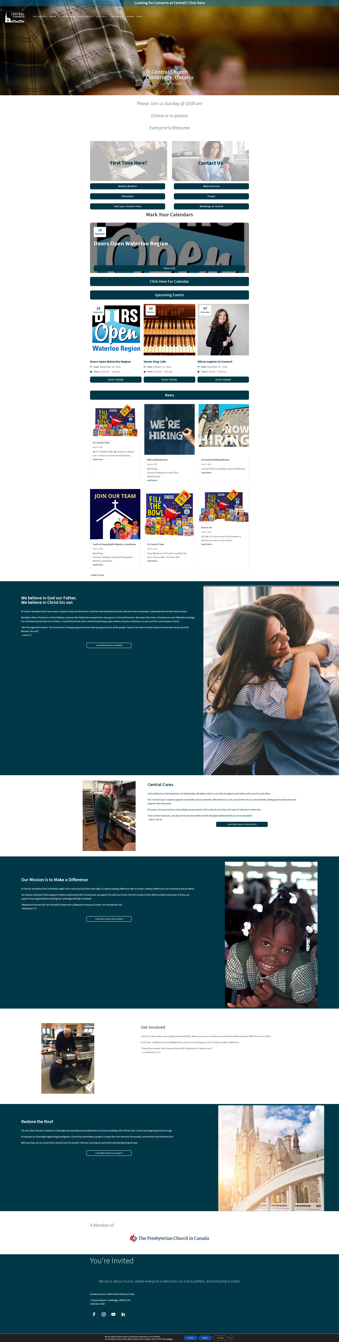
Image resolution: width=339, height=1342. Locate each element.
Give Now (130, 16)
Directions (128, 196)
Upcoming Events (169, 295)
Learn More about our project (109, 1153)
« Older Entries (97, 575)
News (169, 395)
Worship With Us (84, 16)
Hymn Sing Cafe (155, 361)
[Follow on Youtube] (113, 1314)
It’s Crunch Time (101, 442)
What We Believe (68, 16)
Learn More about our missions (109, 918)
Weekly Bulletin (127, 186)
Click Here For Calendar (169, 281)
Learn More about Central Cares (242, 824)
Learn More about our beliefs (109, 645)
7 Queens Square (169, 83)
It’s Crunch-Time (155, 544)
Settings (220, 1338)
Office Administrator (157, 459)
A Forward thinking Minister (215, 459)
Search (139, 16)
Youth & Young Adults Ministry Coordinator (114, 544)
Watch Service (211, 186)
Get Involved (116, 16)
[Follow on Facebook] (94, 1314)
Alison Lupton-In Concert (214, 361)
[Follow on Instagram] (104, 1314)
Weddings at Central (211, 206)
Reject (205, 1338)
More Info (169, 268)
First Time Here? (39, 16)
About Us (52, 16)
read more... (98, 459)
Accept (191, 1338)
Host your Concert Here (127, 206)
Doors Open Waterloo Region (131, 243)
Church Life (100, 16)
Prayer (211, 196)
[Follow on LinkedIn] (123, 1314)
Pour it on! (206, 527)
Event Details (116, 379)
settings (169, 1339)
